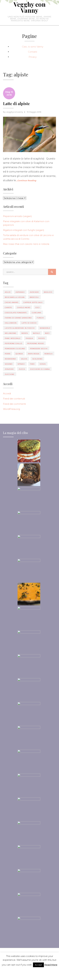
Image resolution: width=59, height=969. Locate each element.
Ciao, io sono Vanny (32, 46)
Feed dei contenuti (14, 398)
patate (41, 338)
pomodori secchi (39, 349)
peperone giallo (13, 343)
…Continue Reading (26, 180)
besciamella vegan (15, 297)
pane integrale (13, 338)
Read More (50, 964)
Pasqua (29, 338)
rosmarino (10, 359)
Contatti (32, 51)
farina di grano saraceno (18, 318)
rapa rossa (33, 354)
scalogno (37, 359)
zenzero (9, 369)
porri (7, 354)
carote (8, 308)
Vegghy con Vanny (30, 7)
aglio (7, 292)
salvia (24, 359)
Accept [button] (38, 965)
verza (43, 364)
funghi (40, 318)
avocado (34, 292)
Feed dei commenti (14, 403)
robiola (48, 354)
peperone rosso (35, 343)
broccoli (34, 297)
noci (47, 333)
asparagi (20, 292)
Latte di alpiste (16, 103)
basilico (48, 292)
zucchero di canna (40, 369)
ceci (37, 308)
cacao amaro (11, 302)
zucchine (9, 374)
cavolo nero (23, 308)
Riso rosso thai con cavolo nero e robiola (26, 244)
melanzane (10, 333)
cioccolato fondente (16, 313)
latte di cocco (29, 323)
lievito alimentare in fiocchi (20, 328)
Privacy (33, 56)
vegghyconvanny (14, 112)
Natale (36, 333)
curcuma (36, 313)
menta (24, 333)
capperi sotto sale (33, 302)
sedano (8, 364)
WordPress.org (11, 409)
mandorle (45, 328)
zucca (22, 369)
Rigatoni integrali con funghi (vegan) (23, 230)
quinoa (19, 354)
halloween (10, 323)
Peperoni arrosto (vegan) (17, 216)
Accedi (7, 393)
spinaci (21, 364)
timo (32, 364)
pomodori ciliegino (15, 349)
